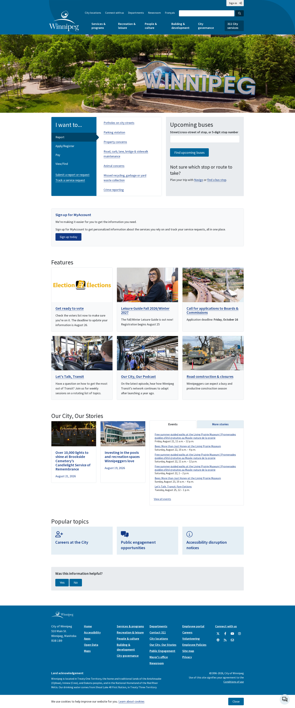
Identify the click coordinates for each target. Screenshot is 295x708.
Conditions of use (233, 681)
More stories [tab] (220, 424)
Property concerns (115, 142)
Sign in (233, 3)
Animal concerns (114, 166)
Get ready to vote (69, 308)
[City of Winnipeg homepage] (62, 617)
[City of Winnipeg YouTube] (232, 634)
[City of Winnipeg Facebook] (225, 634)
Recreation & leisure (127, 26)
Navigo (198, 180)
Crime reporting (114, 190)
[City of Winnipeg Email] (232, 640)
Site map (188, 651)
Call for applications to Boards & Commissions (212, 310)
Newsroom (154, 12)
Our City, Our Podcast (138, 376)
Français (170, 12)
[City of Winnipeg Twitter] (218, 634)
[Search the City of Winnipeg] (239, 13)
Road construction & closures (210, 376)
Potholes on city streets (119, 123)
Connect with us (114, 12)
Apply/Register (64, 146)
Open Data (91, 645)
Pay (57, 155)
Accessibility (92, 632)
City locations (93, 12)
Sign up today (68, 237)
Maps (87, 651)
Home (88, 626)
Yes (62, 582)
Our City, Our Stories (163, 645)
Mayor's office (159, 657)
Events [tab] (173, 424)
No (76, 582)
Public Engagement (162, 651)
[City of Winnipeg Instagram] (239, 634)
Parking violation (114, 132)
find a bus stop (216, 180)
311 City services (232, 26)
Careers (187, 632)
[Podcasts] (218, 640)
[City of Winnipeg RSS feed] (225, 640)
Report (59, 137)
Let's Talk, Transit (69, 376)
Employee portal (193, 626)
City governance (206, 26)
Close (236, 701)
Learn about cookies (131, 701)
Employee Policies (194, 645)
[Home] (64, 21)
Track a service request (70, 180)
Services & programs (99, 26)
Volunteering (191, 639)
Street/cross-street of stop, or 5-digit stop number (204, 132)
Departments (136, 12)
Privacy (187, 657)
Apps (87, 639)
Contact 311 (158, 632)
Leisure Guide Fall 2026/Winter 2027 (145, 310)
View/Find (61, 164)
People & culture (151, 26)
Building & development (180, 26)
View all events (162, 499)
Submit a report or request (72, 175)
